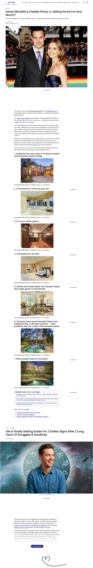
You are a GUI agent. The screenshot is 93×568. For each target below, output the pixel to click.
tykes (35, 145)
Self (36, 2)
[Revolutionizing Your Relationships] (12, 2)
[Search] (83, 2)
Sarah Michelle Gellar (35, 111)
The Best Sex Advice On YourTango (29, 412)
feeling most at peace (21, 527)
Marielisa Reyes (10, 438)
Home (7, 8)
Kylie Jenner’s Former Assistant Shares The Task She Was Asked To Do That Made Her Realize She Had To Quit (36, 399)
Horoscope (31, 2)
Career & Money (67, 2)
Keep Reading (37, 546)
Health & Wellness (58, 2)
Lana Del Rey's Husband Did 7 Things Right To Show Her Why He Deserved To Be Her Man (36, 403)
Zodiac (26, 2)
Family (39, 2)
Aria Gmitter (9, 566)
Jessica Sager (9, 22)
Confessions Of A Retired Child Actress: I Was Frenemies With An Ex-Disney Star (37, 395)
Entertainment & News (47, 2)
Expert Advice (75, 2)
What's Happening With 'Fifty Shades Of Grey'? (33, 417)
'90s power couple (23, 118)
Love (22, 2)
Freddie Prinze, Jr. (52, 111)
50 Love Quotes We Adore (25, 414)
